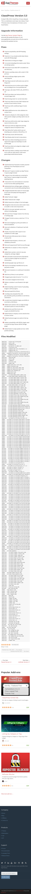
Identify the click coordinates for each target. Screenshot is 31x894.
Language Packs (6, 853)
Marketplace (5, 833)
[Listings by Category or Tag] (15, 723)
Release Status (6, 855)
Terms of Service (19, 890)
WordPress (3, 892)
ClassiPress (7, 10)
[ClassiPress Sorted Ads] (15, 686)
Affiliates (4, 818)
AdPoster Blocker (8, 774)
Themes (4, 830)
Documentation (6, 850)
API (3, 838)
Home (2, 10)
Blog (3, 815)
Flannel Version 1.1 (6, 662)
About (3, 813)
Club (3, 835)
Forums (4, 848)
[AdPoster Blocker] (15, 762)
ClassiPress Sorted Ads (10, 698)
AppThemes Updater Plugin (13, 35)
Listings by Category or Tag (12, 734)
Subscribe (5, 877)
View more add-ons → (7, 794)
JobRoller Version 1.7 (24, 662)
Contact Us (5, 820)
